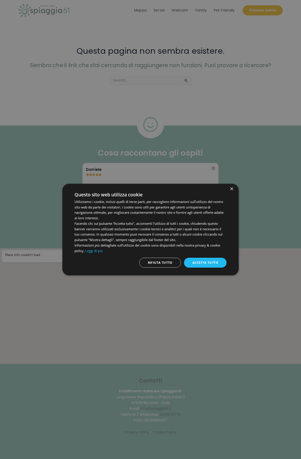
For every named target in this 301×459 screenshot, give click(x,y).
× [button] (231, 188)
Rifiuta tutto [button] (160, 262)
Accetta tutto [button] (205, 262)
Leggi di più (94, 250)
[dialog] (150, 229)
